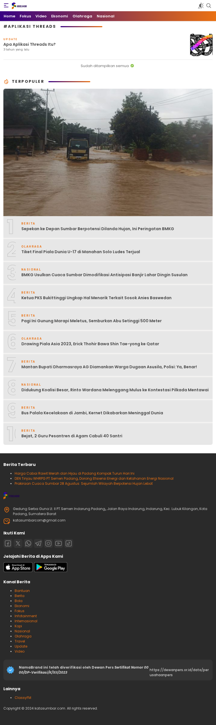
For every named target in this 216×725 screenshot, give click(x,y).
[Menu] (6, 5)
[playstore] (50, 570)
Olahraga (23, 636)
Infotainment (26, 616)
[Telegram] (38, 543)
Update (21, 646)
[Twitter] (18, 543)
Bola (18, 600)
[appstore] (18, 570)
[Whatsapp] (28, 543)
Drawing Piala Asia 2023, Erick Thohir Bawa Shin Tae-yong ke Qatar (90, 344)
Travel (20, 641)
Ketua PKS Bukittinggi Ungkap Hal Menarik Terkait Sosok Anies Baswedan (96, 298)
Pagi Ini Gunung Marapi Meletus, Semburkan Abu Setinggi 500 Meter (91, 321)
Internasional (26, 621)
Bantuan (22, 590)
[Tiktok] (68, 543)
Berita (19, 595)
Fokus (19, 611)
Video (19, 651)
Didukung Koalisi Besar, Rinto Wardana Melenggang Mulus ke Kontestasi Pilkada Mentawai (115, 390)
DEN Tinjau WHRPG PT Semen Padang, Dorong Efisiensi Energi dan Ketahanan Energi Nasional (94, 478)
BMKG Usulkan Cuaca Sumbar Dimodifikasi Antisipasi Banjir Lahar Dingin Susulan (104, 275)
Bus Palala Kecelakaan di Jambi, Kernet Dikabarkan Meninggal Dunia (92, 413)
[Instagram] (48, 543)
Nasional (22, 631)
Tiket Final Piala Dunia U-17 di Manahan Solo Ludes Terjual (80, 252)
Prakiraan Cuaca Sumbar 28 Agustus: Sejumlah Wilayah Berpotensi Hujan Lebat (84, 483)
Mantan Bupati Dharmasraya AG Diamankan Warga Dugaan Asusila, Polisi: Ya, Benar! (109, 367)
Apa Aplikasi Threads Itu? (29, 44)
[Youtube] (58, 543)
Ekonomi (22, 605)
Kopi (18, 626)
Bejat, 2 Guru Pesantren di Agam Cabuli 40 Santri (71, 436)
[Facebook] (7, 543)
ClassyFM (23, 697)
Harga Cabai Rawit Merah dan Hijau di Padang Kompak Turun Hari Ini (74, 473)
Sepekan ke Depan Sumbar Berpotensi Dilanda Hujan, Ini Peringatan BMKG (97, 229)
